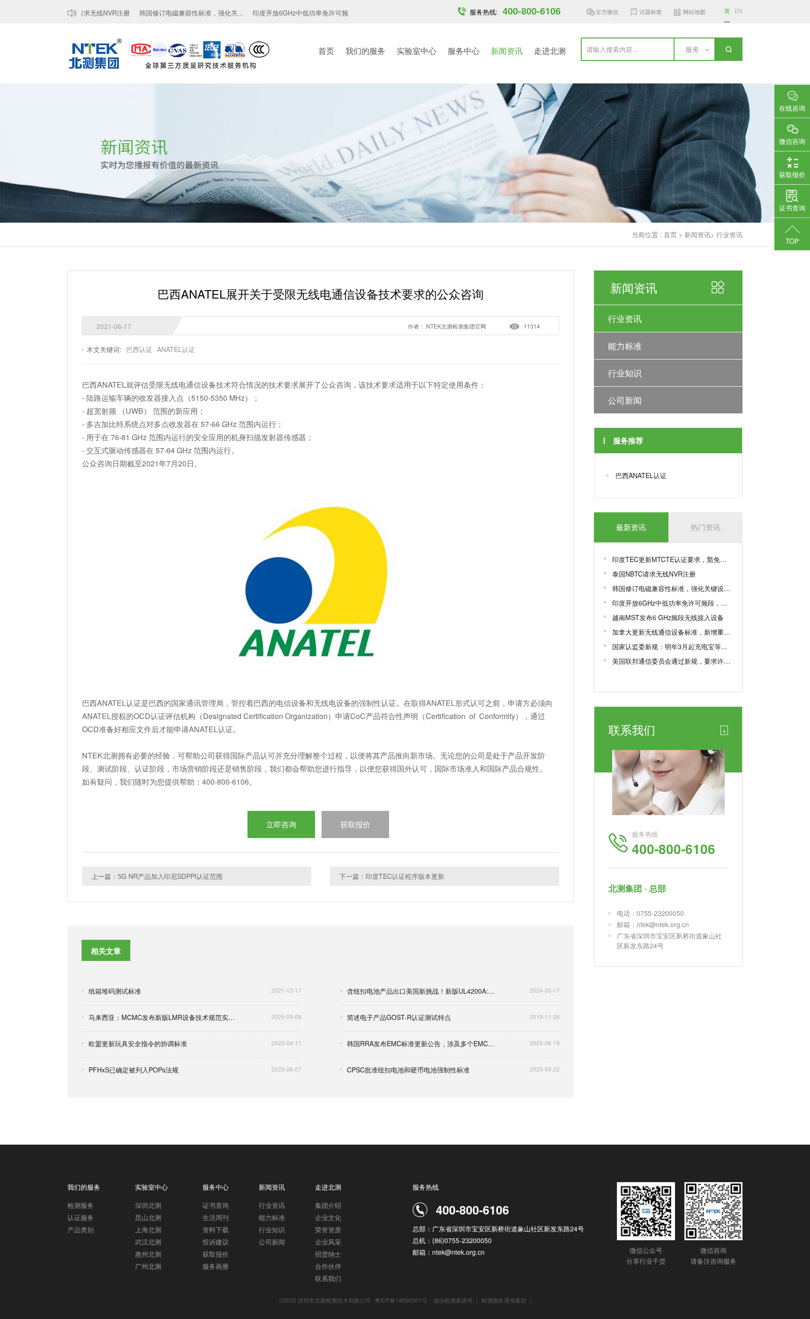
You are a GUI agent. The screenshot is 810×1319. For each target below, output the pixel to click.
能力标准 (625, 345)
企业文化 (328, 1217)
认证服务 (81, 1217)
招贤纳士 (328, 1254)
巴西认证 (139, 349)
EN (738, 11)
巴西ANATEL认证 (641, 475)
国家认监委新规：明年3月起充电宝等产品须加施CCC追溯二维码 (672, 646)
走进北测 (550, 50)
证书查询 (215, 1205)
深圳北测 (148, 1205)
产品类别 (81, 1229)
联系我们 (328, 1278)
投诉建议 (215, 1241)
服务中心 (464, 50)
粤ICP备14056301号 (401, 1300)
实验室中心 (416, 50)
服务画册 (215, 1266)
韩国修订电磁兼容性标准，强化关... (180, 12)
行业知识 (625, 373)
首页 (326, 50)
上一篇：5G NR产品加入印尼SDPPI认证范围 (157, 876)
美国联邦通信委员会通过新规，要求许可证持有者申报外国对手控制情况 (672, 661)
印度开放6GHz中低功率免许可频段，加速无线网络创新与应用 (672, 602)
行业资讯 (729, 234)
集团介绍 (328, 1205)
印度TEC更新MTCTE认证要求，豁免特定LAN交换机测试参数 (672, 559)
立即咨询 (281, 824)
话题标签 (650, 11)
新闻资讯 (507, 50)
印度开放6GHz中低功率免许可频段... (296, 12)
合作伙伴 (328, 1266)
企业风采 (328, 1241)
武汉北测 (148, 1241)
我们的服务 (365, 50)
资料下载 (215, 1229)
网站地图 (694, 11)
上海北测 (148, 1229)
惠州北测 (148, 1254)
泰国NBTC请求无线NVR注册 (654, 573)
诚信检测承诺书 (452, 1300)
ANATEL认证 (176, 349)
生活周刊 (215, 1217)
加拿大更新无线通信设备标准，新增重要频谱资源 (672, 632)
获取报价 (215, 1254)
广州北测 (148, 1266)
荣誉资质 (328, 1229)
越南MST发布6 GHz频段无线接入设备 (668, 617)
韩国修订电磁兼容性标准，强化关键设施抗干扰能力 (672, 588)
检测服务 (81, 1205)
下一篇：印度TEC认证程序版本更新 (391, 876)
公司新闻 (625, 400)
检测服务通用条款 (504, 1300)
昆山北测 (148, 1217)
